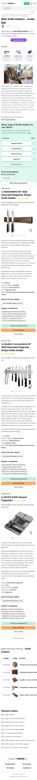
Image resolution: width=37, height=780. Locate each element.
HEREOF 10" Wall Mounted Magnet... (14, 469)
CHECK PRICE (7, 59)
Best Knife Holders (7, 715)
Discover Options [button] (18, 40)
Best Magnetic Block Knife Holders (13, 718)
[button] (18, 11)
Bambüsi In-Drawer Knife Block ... (12, 609)
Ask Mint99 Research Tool (13, 303)
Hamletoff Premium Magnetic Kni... (14, 316)
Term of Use (27, 764)
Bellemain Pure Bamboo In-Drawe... (14, 616)
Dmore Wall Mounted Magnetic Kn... (14, 314)
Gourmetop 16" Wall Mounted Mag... (13, 311)
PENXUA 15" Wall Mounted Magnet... (14, 471)
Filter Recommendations (18, 183)
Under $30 (6, 8)
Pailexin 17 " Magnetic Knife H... (12, 318)
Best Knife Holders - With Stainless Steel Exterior (18, 740)
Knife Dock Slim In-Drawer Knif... (13, 618)
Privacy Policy (10, 764)
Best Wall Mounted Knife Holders (12, 729)
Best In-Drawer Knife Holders (11, 737)
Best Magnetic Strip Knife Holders (13, 726)
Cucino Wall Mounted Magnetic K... (14, 320)
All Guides (10, 768)
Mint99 (27, 3)
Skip (32, 138)
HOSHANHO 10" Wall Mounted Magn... (15, 473)
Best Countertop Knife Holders (12, 733)
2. (16, 347)
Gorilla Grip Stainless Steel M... (12, 467)
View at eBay (18, 334)
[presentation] (3, 55)
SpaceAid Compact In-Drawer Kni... (14, 613)
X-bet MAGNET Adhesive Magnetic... (13, 464)
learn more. (24, 15)
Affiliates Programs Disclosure (18, 776)
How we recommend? (8, 119)
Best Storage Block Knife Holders (12, 722)
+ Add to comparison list (18, 326)
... (28, 133)
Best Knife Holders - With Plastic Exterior (15, 744)
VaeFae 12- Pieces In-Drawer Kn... (13, 611)
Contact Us (27, 768)
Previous (6, 138)
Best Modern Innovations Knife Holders (14, 747)
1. (16, 194)
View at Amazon (18, 330)
